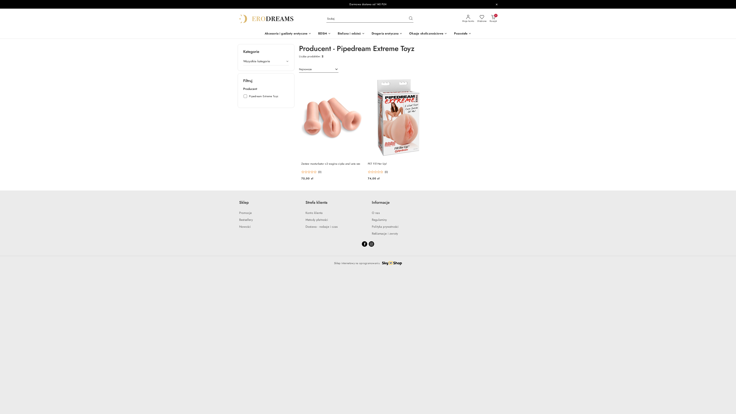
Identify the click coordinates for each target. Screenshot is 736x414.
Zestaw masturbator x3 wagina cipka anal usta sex (330, 164)
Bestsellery (246, 220)
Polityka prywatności (385, 226)
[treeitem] (266, 61)
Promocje (245, 213)
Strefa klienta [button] (316, 202)
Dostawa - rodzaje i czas (322, 226)
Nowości (245, 226)
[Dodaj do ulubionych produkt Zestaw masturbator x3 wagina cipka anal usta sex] (359, 81)
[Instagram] (371, 244)
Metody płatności (317, 220)
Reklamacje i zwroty (385, 233)
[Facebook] (364, 244)
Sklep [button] (244, 202)
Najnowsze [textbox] (305, 69)
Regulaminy (379, 220)
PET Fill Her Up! (377, 164)
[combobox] (318, 69)
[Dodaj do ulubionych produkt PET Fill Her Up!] (425, 81)
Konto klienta (314, 213)
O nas (376, 213)
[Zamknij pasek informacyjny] (496, 4)
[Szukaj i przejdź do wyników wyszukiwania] (410, 19)
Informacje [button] (381, 202)
